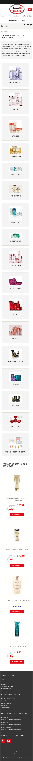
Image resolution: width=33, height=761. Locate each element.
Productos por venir (7, 686)
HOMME (15, 405)
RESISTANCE (15, 241)
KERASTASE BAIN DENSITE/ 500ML (17, 600)
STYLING (15, 384)
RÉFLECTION (15, 288)
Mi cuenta (4, 705)
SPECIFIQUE (16, 174)
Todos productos (6, 688)
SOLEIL (15, 314)
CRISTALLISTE (15, 265)
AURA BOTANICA (15, 426)
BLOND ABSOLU (15, 83)
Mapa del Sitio (6, 757)
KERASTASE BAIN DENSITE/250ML (17, 549)
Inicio (2, 31)
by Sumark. (16, 753)
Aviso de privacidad (15, 757)
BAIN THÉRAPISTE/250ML (17, 646)
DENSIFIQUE (16, 196)
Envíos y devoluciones (8, 698)
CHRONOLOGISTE (15, 361)
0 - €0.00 (28, 25)
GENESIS (15, 109)
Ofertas (3, 684)
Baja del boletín (5, 707)
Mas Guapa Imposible (15, 751)
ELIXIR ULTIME (15, 156)
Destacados (4, 682)
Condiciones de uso (25, 757)
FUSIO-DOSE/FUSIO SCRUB (16, 452)
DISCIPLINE (15, 339)
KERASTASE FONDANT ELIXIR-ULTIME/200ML (17, 499)
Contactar (4, 701)
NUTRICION (15, 136)
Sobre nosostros (6, 703)
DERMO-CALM (15, 223)
